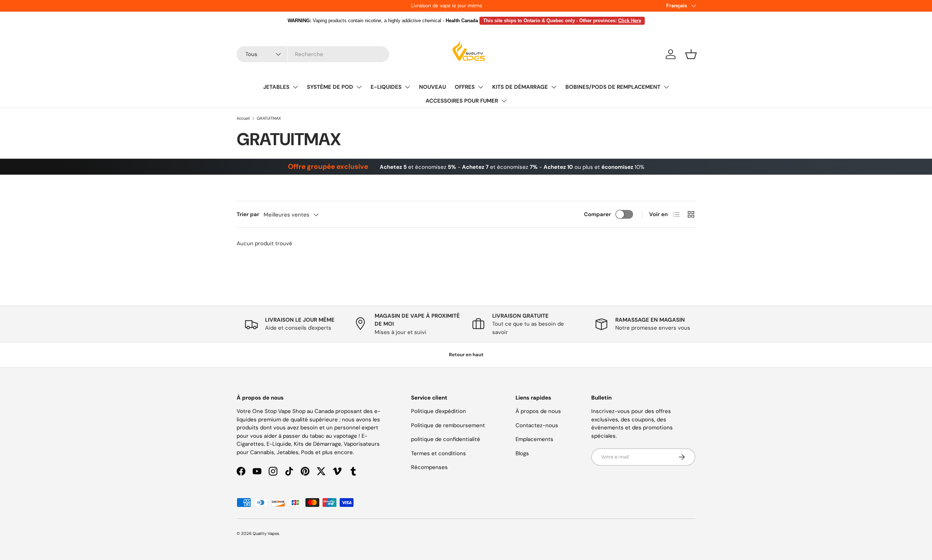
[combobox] (313, 54)
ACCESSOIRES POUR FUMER (462, 100)
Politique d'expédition (438, 411)
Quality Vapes (266, 533)
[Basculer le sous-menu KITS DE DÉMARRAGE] (553, 87)
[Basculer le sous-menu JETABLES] (295, 87)
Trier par (248, 214)
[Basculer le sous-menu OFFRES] (480, 87)
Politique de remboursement (448, 425)
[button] (691, 54)
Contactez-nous (537, 425)
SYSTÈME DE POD (330, 87)
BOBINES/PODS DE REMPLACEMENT (612, 87)
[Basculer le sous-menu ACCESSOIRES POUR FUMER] (503, 100)
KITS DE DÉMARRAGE (520, 87)
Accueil (243, 118)
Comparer (597, 214)
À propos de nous (538, 411)
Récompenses (429, 467)
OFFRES (465, 87)
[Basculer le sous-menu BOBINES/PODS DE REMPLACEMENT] (666, 87)
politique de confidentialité (445, 439)
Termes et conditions (438, 453)
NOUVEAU (432, 87)
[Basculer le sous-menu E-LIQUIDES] (407, 87)
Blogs (522, 453)
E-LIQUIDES (386, 87)
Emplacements (534, 439)
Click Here (629, 20)
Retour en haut (466, 355)
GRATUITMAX (269, 118)
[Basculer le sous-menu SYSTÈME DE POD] (359, 87)
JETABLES (276, 87)
